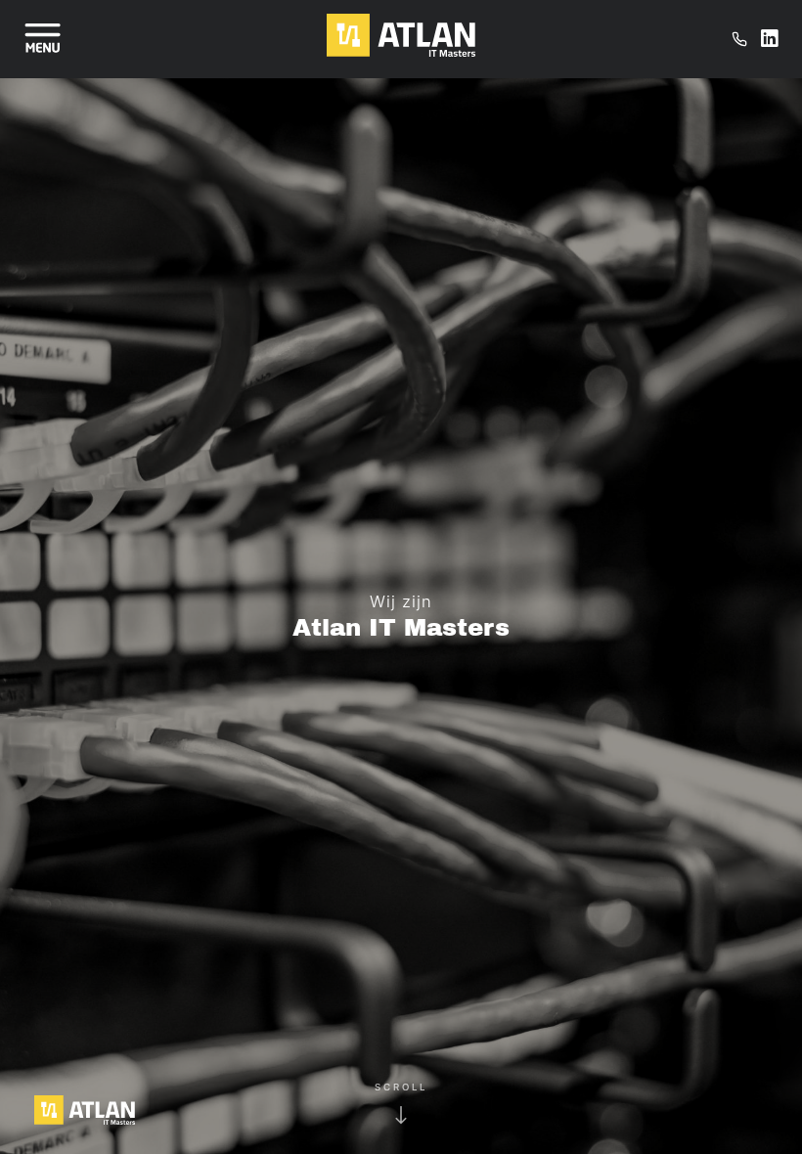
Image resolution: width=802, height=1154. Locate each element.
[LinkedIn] (770, 39)
